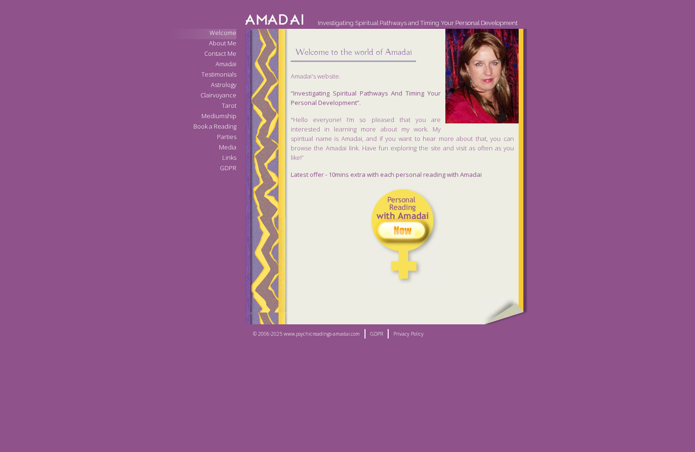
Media (227, 147)
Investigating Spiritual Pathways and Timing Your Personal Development (418, 22)
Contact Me (220, 54)
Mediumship (218, 116)
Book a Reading (214, 126)
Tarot (229, 106)
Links (229, 158)
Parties (226, 137)
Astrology (223, 85)
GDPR (228, 168)
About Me (222, 43)
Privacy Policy (408, 333)
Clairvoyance (218, 95)
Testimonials (218, 74)
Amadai (226, 64)
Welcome (222, 33)
